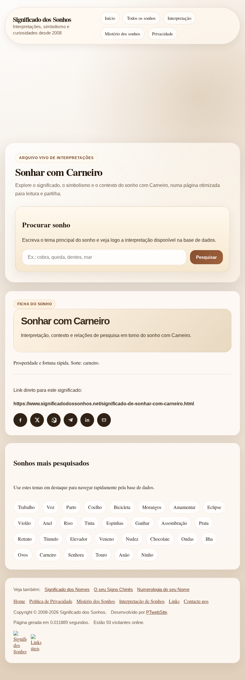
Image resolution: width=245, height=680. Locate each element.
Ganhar (142, 523)
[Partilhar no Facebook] (20, 420)
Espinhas (114, 523)
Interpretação (179, 18)
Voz (50, 507)
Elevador (78, 539)
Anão (124, 554)
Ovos (23, 554)
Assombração (174, 523)
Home (19, 601)
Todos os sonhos (141, 18)
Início (110, 18)
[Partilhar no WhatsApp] (54, 420)
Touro (101, 554)
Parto (71, 507)
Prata (204, 523)
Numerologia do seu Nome (163, 589)
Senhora (76, 554)
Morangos (151, 507)
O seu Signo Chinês (113, 589)
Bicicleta (122, 507)
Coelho (95, 507)
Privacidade (162, 34)
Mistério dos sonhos (122, 34)
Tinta (89, 523)
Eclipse (214, 507)
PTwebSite (156, 612)
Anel (47, 523)
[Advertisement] (122, 93)
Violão (24, 523)
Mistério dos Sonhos (95, 601)
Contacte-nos (196, 601)
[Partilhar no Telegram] (70, 420)
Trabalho (26, 507)
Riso (68, 523)
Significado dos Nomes (67, 589)
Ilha (209, 539)
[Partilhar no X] (37, 420)
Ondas (187, 539)
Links (174, 601)
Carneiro (48, 554)
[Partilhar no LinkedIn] (87, 420)
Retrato (25, 539)
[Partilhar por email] (104, 420)
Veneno (106, 539)
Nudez (132, 539)
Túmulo (51, 539)
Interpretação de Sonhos (142, 601)
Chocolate (159, 539)
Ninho (147, 554)
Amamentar (184, 507)
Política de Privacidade (50, 601)
